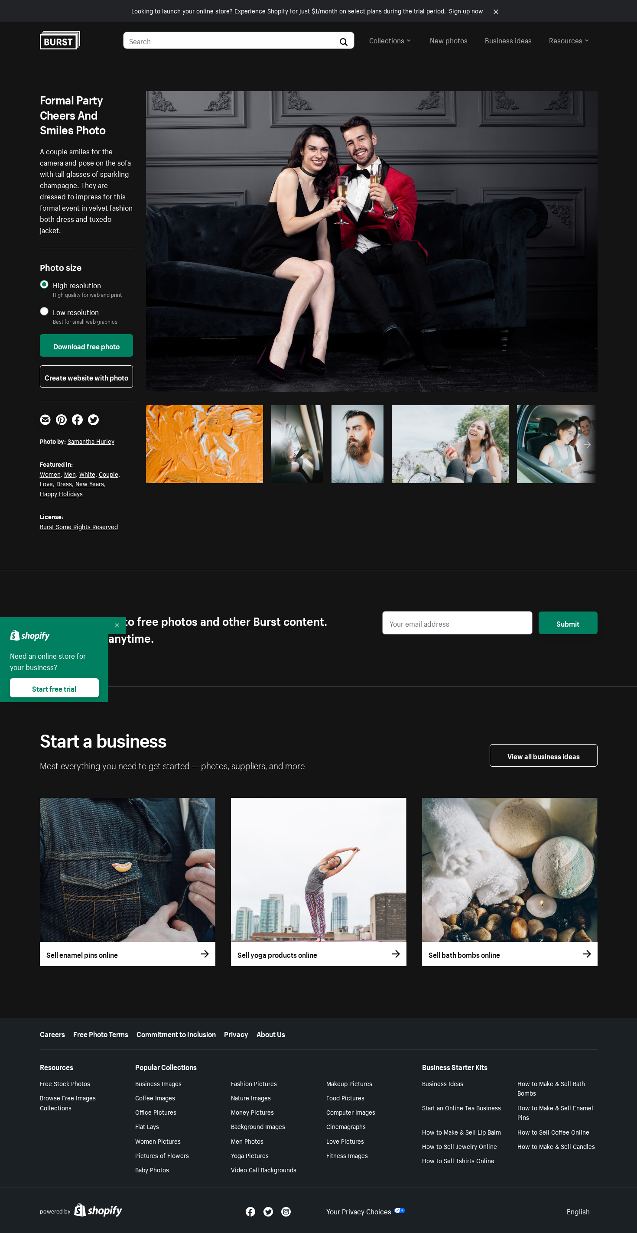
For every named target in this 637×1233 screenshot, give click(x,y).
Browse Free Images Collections (68, 1102)
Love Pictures (345, 1140)
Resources (565, 39)
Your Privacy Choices (358, 1210)
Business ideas (508, 39)
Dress (64, 483)
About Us (271, 1033)
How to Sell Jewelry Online (459, 1146)
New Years (89, 483)
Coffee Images (155, 1097)
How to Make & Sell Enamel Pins (555, 1112)
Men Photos (247, 1140)
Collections (386, 39)
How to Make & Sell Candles (556, 1146)
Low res (236, 474)
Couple (108, 473)
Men (70, 473)
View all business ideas (543, 755)
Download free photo (86, 345)
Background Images (258, 1126)
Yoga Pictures (250, 1155)
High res (203, 474)
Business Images (158, 1083)
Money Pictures (252, 1111)
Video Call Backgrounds (263, 1169)
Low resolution (76, 312)
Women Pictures (158, 1140)
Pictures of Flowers (162, 1155)
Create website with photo (86, 376)
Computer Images (350, 1111)
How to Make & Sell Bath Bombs (551, 1088)
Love (46, 483)
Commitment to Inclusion (176, 1033)
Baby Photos (152, 1169)
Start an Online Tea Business (461, 1107)
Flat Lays (147, 1126)
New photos (449, 39)
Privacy (236, 1033)
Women (50, 473)
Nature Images (251, 1097)
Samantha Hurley (91, 441)
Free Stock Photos (65, 1083)
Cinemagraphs (346, 1126)
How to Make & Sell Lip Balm (461, 1131)
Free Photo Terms (100, 1033)
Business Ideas (442, 1083)
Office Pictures (155, 1111)
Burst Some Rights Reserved (79, 526)
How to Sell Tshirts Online (458, 1160)
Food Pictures (345, 1097)
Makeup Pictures (349, 1083)
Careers (52, 1033)
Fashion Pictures (254, 1083)
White (87, 473)
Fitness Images (347, 1155)
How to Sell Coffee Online (553, 1131)
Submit (567, 622)
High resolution (77, 285)
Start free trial (54, 687)
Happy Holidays (61, 493)
